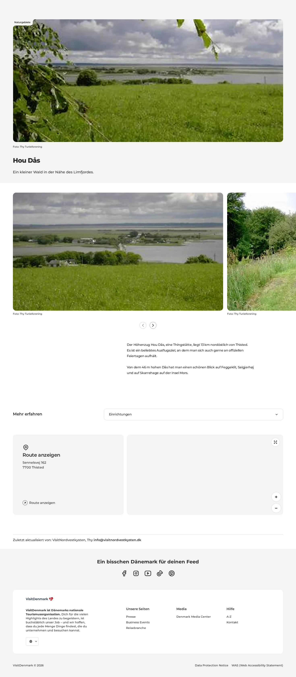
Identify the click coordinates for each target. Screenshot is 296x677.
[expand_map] (275, 442)
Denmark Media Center (193, 616)
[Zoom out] (276, 508)
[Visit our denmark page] (124, 573)
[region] (205, 475)
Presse (131, 616)
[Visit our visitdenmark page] (147, 573)
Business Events (138, 622)
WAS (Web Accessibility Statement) (257, 665)
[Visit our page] (136, 573)
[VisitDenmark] (39, 599)
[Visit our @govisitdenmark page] (159, 573)
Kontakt (232, 622)
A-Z (229, 616)
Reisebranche (136, 628)
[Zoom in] (276, 497)
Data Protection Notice (211, 665)
